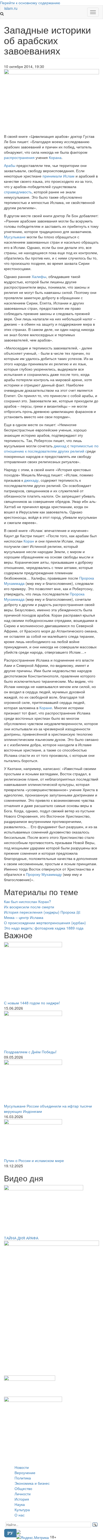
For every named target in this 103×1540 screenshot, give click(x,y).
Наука (20, 1504)
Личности (23, 1493)
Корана (55, 157)
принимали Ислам (58, 176)
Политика (23, 1477)
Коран (29, 541)
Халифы (39, 276)
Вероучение (25, 1472)
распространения (19, 157)
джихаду (31, 480)
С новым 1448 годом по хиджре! (32, 1002)
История (22, 1499)
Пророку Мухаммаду (44, 874)
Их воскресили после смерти (29, 906)
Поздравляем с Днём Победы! (30, 1051)
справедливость (18, 191)
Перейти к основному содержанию (30, 2)
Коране (45, 707)
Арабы (9, 165)
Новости (22, 1467)
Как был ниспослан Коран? (27, 901)
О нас (20, 1515)
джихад (60, 445)
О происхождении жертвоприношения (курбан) (45, 922)
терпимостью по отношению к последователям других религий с (51, 448)
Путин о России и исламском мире (34, 1160)
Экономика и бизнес (32, 1483)
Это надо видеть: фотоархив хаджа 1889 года (43, 928)
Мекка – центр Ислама (23, 917)
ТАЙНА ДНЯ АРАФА (21, 1238)
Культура (22, 1509)
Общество (23, 1488)
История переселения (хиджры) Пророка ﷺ (42, 912)
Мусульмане (15, 236)
